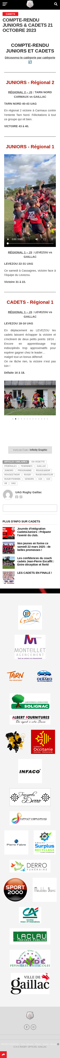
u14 (48, 479)
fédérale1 (10, 466)
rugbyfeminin (12, 479)
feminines (26, 466)
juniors (8, 470)
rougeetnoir (12, 474)
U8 (5, 483)
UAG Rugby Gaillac (28, 492)
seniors (29, 479)
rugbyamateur (44, 474)
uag (13, 483)
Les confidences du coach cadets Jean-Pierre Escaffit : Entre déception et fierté (35, 561)
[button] (8, 398)
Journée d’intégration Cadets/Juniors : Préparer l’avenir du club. (34, 532)
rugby (27, 474)
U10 (40, 479)
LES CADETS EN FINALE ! (34, 572)
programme (25, 470)
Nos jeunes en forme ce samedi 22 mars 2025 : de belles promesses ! (34, 546)
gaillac (41, 466)
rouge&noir (43, 470)
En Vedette (38, 462)
